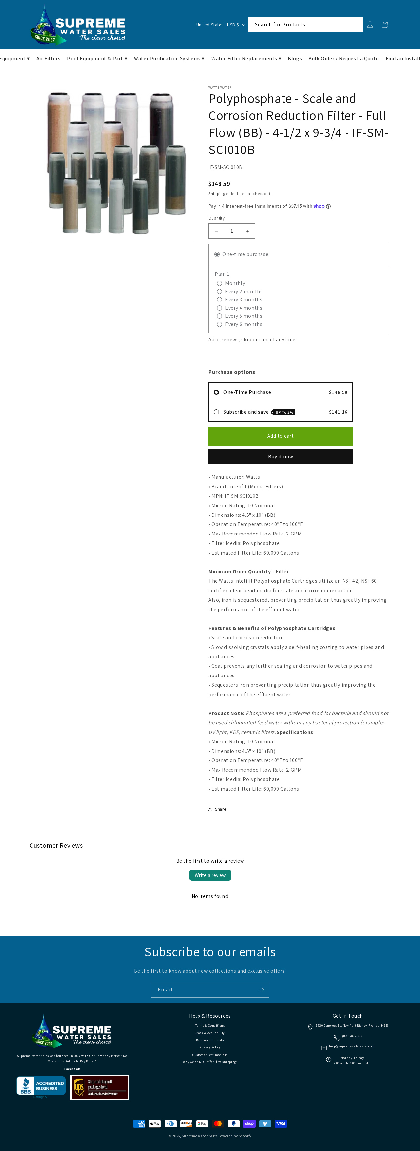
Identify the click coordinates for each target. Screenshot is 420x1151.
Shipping (216, 193)
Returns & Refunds (210, 1040)
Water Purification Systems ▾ (169, 58)
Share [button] (221, 809)
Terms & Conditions (210, 1025)
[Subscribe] (261, 990)
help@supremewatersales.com (352, 1046)
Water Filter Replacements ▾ (246, 58)
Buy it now (280, 457)
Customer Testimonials (210, 1055)
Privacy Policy (210, 1047)
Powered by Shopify (235, 1136)
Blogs (295, 58)
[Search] (355, 24)
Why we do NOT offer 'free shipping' (210, 1062)
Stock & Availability (210, 1033)
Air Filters (48, 58)
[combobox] (305, 24)
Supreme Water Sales (199, 1136)
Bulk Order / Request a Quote (343, 58)
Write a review (210, 875)
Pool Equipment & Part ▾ (97, 58)
